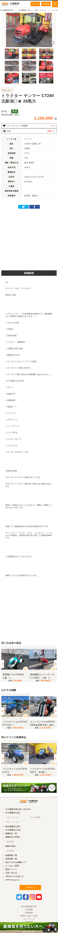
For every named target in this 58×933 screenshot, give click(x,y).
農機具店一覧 (11, 833)
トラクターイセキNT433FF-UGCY (14, 723)
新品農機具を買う (13, 826)
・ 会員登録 (9, 842)
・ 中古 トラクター (12, 817)
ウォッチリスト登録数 (17, 125)
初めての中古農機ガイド (16, 862)
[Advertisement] (29, 239)
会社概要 (29, 909)
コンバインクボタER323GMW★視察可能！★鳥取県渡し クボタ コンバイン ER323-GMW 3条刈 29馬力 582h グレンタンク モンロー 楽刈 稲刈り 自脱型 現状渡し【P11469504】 (42, 723)
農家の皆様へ (11, 846)
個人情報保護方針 (29, 906)
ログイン (35, 4)
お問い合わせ (11, 873)
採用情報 (29, 922)
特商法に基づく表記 (29, 916)
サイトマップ (29, 919)
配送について (11, 869)
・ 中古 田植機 (34, 817)
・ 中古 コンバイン (12, 822)
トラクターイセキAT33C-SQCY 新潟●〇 (43, 770)
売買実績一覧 (11, 859)
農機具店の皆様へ (13, 837)
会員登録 (46, 4)
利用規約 (29, 913)
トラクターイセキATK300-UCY (14, 770)
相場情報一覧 (11, 855)
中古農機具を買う (13, 813)
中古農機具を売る (13, 830)
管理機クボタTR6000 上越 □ (14, 676)
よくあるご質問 (12, 866)
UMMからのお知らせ (14, 876)
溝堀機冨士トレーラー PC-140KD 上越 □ (42, 676)
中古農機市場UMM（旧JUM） (18, 809)
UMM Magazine (12, 880)
